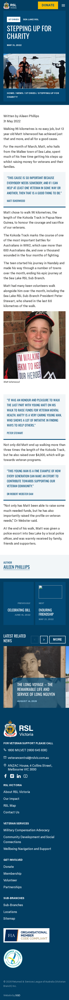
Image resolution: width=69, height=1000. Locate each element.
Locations (10, 912)
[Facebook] (5, 776)
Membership (12, 873)
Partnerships (12, 887)
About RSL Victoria (16, 792)
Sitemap (9, 918)
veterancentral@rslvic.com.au (28, 758)
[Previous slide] (35, 639)
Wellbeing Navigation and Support (27, 849)
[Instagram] (12, 776)
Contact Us (11, 812)
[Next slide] (44, 639)
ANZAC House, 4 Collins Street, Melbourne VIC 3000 (30, 767)
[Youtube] (25, 776)
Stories (13, 19)
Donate (48, 5)
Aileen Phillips (16, 567)
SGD (17, 995)
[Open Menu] (65, 5)
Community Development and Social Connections (28, 839)
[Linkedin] (19, 776)
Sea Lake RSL (31, 19)
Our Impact (11, 799)
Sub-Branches (13, 905)
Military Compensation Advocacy (26, 830)
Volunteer (10, 880)
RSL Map (9, 805)
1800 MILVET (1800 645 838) (27, 750)
